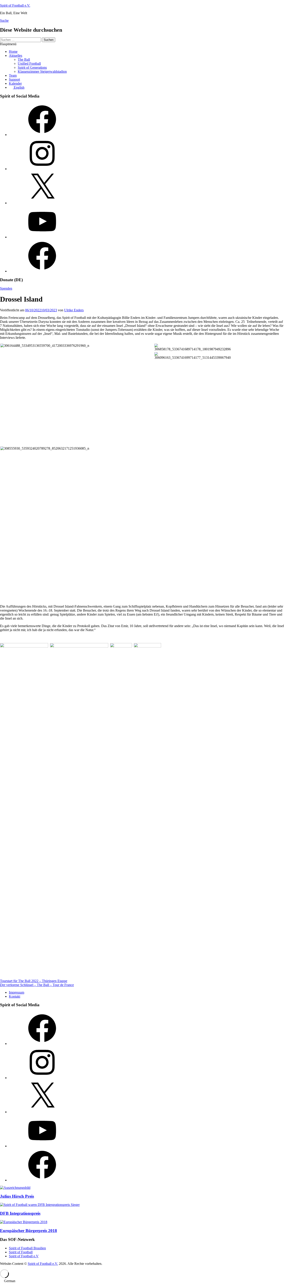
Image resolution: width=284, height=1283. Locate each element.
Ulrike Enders (74, 310)
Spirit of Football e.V (24, 1256)
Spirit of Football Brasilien (27, 1248)
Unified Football (29, 63)
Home (13, 51)
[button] (142, 1281)
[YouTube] (42, 237)
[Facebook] (42, 134)
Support (14, 79)
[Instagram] (42, 169)
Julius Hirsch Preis (17, 1196)
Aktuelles (15, 55)
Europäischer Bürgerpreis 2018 (28, 1230)
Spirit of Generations (32, 67)
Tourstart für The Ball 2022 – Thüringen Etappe (33, 981)
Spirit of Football (21, 1252)
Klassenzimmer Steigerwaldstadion (42, 71)
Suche (4, 20)
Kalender (15, 83)
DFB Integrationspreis (20, 1213)
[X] (42, 203)
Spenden (6, 288)
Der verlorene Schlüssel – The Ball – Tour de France (37, 985)
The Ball (24, 59)
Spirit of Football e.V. (15, 5)
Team (13, 75)
